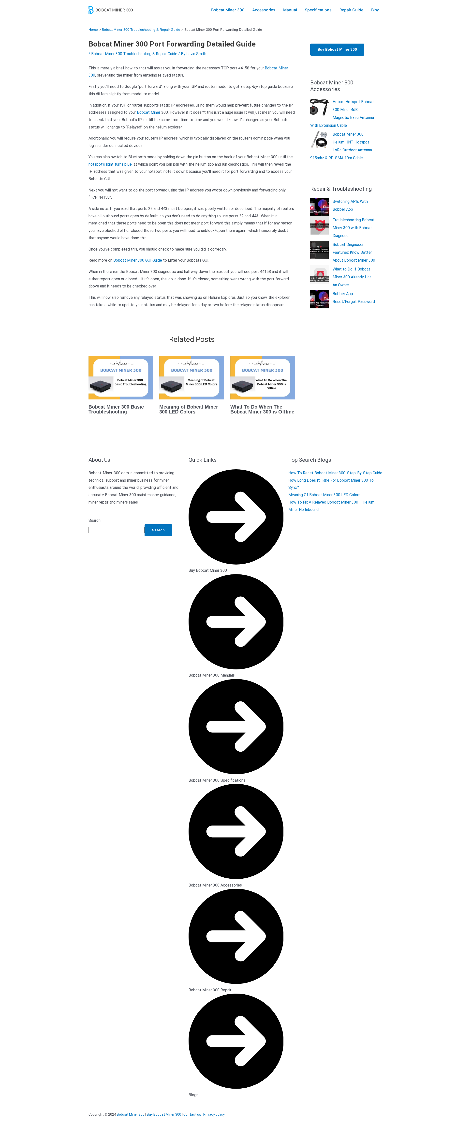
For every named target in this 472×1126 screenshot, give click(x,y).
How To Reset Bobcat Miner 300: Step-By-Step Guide (335, 473)
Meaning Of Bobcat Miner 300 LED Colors (324, 494)
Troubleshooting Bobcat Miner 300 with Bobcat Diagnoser (354, 228)
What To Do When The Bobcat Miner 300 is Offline (262, 409)
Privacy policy (214, 1114)
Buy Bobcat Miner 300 (337, 49)
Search (94, 520)
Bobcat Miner (148, 112)
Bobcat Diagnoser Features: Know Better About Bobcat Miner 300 (354, 252)
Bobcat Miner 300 (131, 1114)
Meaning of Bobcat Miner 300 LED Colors (188, 409)
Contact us (192, 1114)
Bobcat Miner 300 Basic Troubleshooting (116, 409)
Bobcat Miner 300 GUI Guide (137, 260)
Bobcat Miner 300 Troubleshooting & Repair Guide (134, 53)
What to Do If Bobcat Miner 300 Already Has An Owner (352, 277)
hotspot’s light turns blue (110, 164)
